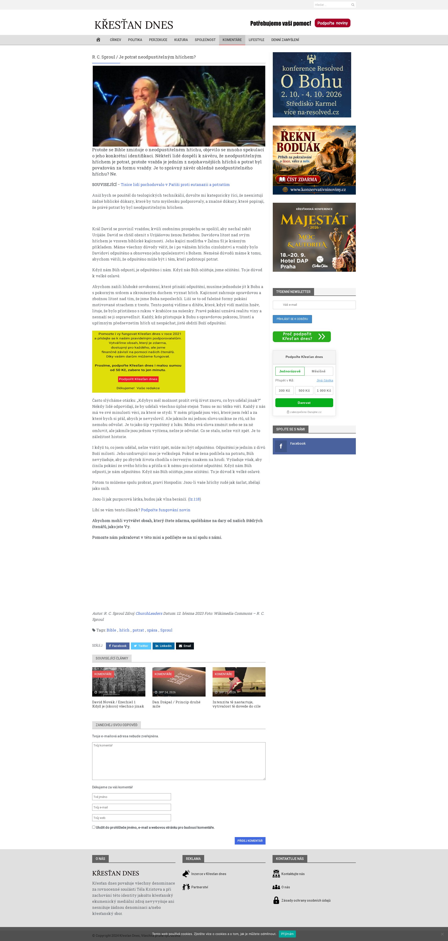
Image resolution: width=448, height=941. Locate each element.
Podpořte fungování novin (165, 509)
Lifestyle (256, 40)
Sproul (166, 630)
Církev (115, 40)
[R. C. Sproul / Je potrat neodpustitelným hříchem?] (179, 106)
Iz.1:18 (194, 499)
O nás (100, 859)
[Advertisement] (179, 577)
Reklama (193, 859)
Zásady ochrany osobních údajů (306, 901)
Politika (135, 40)
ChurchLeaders (149, 613)
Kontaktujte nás (293, 874)
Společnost (205, 40)
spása (152, 630)
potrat (138, 630)
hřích (124, 630)
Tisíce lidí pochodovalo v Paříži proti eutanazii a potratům (175, 184)
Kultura (181, 40)
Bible (111, 630)
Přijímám (287, 934)
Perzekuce (158, 40)
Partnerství (199, 887)
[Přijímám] (442, 934)
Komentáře (232, 40)
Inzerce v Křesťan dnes (208, 874)
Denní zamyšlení (285, 40)
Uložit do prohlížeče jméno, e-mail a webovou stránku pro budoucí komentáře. (155, 827)
